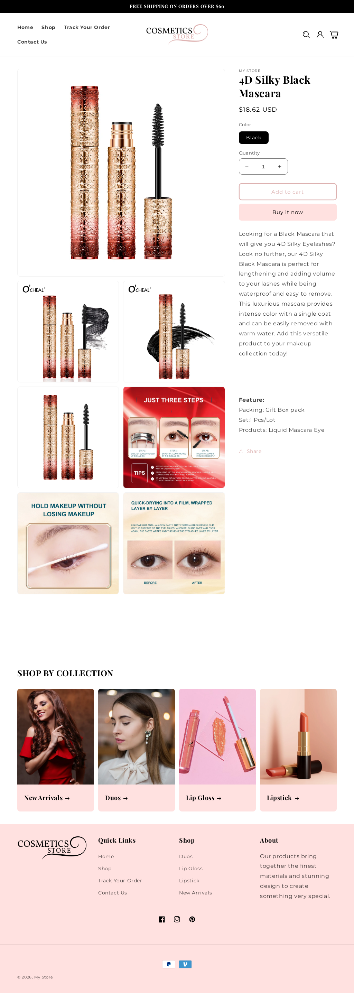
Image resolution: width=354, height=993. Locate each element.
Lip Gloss (200, 798)
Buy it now (287, 212)
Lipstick (279, 798)
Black (253, 137)
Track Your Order (120, 881)
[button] (306, 34)
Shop (104, 868)
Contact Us (112, 893)
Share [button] (254, 451)
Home (106, 856)
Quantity (249, 153)
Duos (113, 798)
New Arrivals (43, 798)
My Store (43, 977)
